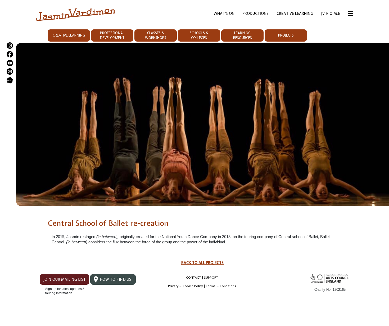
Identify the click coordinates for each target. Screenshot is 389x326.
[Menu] (350, 14)
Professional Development (112, 35)
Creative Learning (295, 13)
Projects (286, 35)
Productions (255, 13)
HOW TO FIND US (115, 279)
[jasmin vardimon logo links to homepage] (75, 14)
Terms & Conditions (221, 286)
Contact (193, 277)
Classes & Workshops (155, 35)
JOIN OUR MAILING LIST (64, 279)
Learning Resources (242, 35)
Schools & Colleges (199, 35)
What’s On (224, 13)
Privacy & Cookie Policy (185, 286)
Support (211, 277)
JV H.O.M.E (330, 13)
